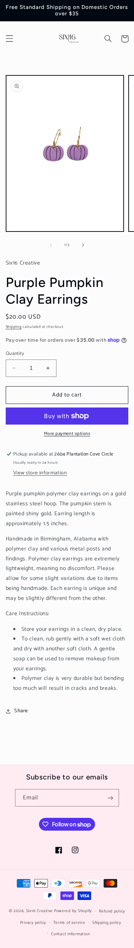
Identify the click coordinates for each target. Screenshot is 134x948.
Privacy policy (33, 922)
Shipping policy (106, 922)
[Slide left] (51, 245)
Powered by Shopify (73, 910)
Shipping (14, 327)
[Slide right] (83, 245)
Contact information (70, 934)
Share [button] (21, 711)
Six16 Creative (39, 910)
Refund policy (112, 911)
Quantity (15, 353)
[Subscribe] (110, 797)
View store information (40, 473)
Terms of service (69, 922)
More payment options (67, 434)
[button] (9, 39)
